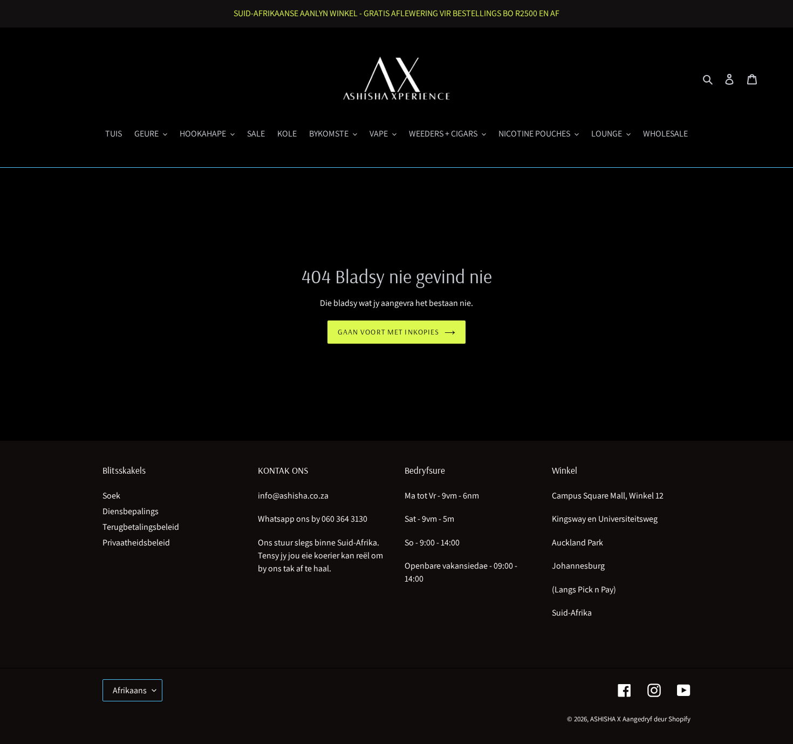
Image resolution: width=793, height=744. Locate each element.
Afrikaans (130, 690)
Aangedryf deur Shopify (657, 718)
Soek (111, 495)
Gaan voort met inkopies (389, 332)
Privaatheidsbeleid (136, 542)
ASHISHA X (605, 718)
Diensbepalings (130, 511)
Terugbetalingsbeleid (140, 527)
